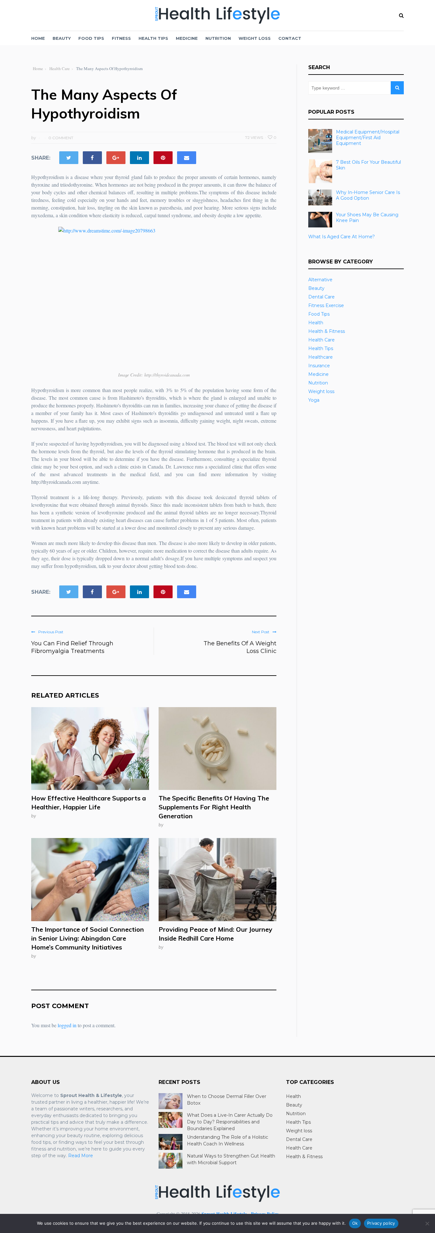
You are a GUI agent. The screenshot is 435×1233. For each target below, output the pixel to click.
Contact (289, 38)
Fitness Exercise (326, 305)
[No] (427, 1223)
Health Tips (153, 38)
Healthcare (320, 357)
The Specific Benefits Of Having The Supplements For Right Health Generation (214, 807)
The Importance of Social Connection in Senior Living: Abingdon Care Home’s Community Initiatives (87, 938)
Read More (80, 1155)
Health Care (321, 340)
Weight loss (255, 38)
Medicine (187, 38)
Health (315, 323)
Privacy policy (381, 1223)
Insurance (319, 366)
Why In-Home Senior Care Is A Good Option (368, 195)
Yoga (313, 400)
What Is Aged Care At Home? (341, 237)
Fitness (121, 38)
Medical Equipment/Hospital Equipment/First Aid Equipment (367, 137)
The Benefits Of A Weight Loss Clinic (239, 647)
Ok (355, 1223)
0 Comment (60, 137)
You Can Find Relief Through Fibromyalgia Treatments (72, 647)
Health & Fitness (326, 331)
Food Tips (91, 38)
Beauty (62, 38)
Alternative (320, 280)
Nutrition (218, 38)
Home (38, 38)
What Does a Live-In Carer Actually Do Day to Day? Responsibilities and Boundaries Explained (230, 1121)
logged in (67, 1025)
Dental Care (321, 297)
